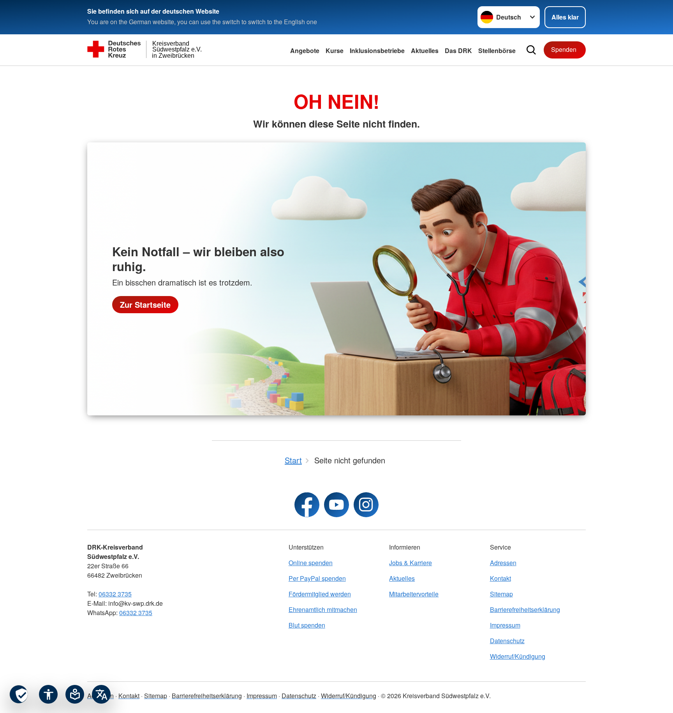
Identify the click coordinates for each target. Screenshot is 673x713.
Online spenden (311, 562)
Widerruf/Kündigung (517, 656)
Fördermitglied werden (320, 593)
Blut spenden (307, 625)
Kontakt (500, 578)
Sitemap (501, 593)
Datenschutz (507, 640)
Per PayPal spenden (317, 578)
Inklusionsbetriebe (377, 50)
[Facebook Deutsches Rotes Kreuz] (306, 504)
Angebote (304, 50)
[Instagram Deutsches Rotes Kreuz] (366, 504)
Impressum (505, 625)
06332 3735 (115, 593)
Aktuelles (402, 578)
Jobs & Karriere (410, 562)
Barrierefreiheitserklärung (525, 609)
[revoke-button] (18, 694)
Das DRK (458, 50)
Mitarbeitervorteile (414, 593)
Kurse (335, 50)
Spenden (563, 49)
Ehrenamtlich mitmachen (323, 609)
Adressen (503, 562)
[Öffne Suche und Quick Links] (531, 50)
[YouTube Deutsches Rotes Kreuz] (336, 504)
